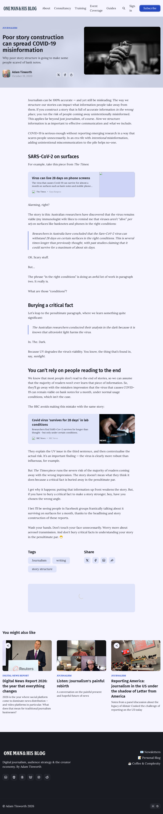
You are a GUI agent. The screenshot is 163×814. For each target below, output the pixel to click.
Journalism (10, 27)
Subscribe (149, 8)
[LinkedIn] (104, 560)
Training (80, 8)
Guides (111, 8)
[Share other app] (71, 74)
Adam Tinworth (22, 72)
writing (61, 560)
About (46, 8)
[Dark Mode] (155, 806)
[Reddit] (47, 777)
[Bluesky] (30, 777)
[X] (58, 74)
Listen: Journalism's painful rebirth (80, 683)
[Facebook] (64, 74)
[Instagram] (39, 777)
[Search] (124, 8)
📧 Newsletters (150, 752)
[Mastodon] (14, 777)
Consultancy (62, 8)
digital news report (16, 675)
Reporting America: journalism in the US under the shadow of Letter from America (134, 689)
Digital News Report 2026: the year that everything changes (25, 686)
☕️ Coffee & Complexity (144, 763)
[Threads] (22, 777)
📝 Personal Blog (149, 758)
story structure (42, 569)
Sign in (132, 8)
